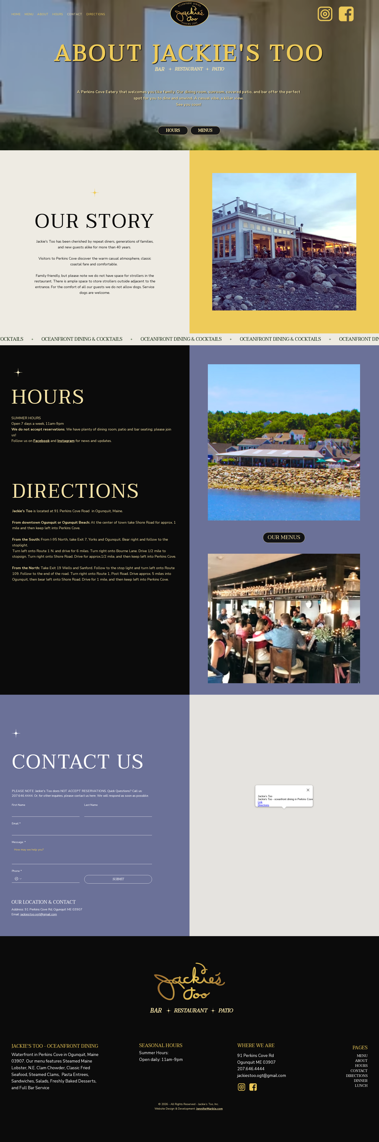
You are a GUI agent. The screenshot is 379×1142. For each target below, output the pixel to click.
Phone (17, 871)
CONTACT (359, 1071)
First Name (18, 805)
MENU (362, 1056)
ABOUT (361, 1061)
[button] (28, 14)
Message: (19, 842)
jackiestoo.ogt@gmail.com (39, 914)
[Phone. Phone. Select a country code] (18, 878)
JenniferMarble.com (209, 1109)
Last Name (91, 805)
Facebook (41, 440)
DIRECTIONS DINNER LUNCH (357, 1081)
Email (16, 823)
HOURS (361, 1066)
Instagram (66, 440)
